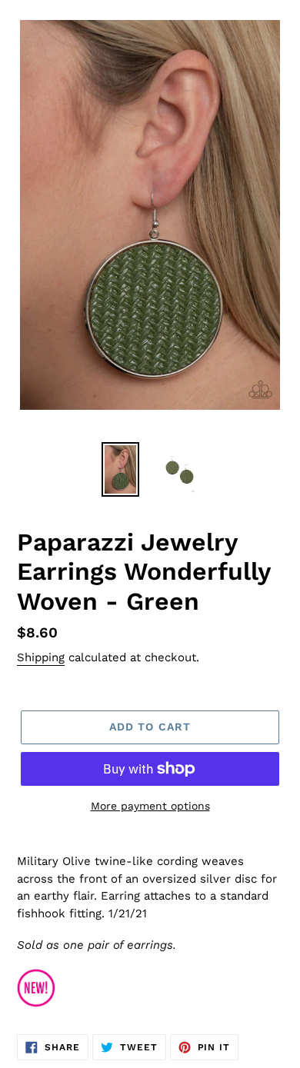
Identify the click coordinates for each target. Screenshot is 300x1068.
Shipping (41, 657)
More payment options (150, 806)
